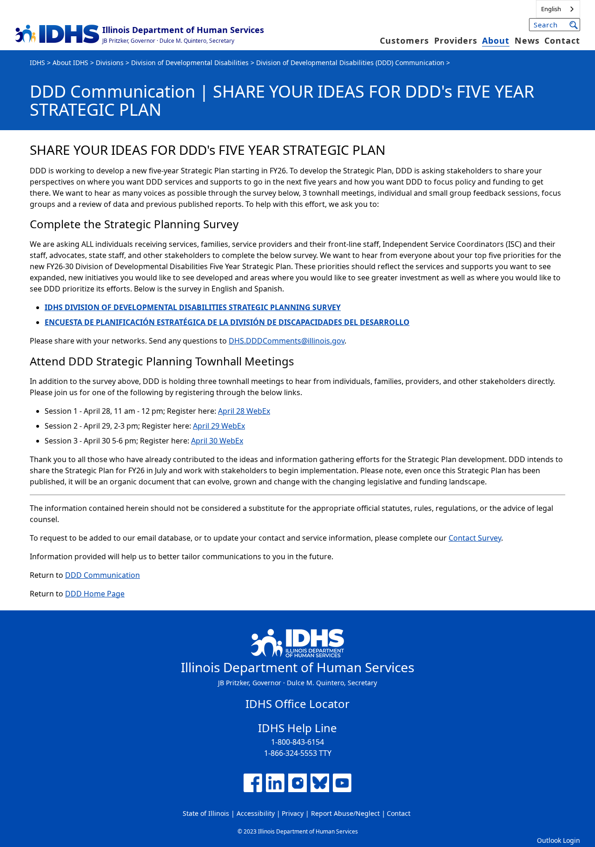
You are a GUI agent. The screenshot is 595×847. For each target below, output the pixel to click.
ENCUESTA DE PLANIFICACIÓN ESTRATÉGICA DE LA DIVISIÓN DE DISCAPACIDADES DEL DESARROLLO (227, 322)
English (551, 9)
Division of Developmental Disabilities (190, 62)
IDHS (37, 62)
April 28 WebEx (244, 411)
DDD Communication (102, 575)
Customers (404, 40)
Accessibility (256, 813)
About (495, 40)
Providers (455, 40)
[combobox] (558, 9)
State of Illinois (206, 813)
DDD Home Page (95, 594)
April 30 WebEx (217, 441)
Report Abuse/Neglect (345, 813)
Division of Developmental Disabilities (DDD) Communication (350, 62)
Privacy (293, 813)
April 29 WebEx (219, 426)
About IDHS (70, 62)
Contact (562, 40)
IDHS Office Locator (297, 703)
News (527, 40)
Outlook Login (558, 840)
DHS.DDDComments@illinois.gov (286, 341)
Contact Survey (475, 538)
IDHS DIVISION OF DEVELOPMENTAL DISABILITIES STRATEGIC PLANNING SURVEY (193, 307)
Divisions (110, 62)
